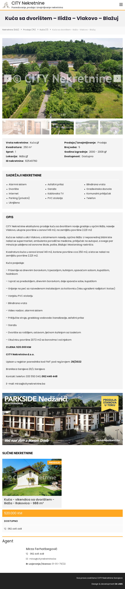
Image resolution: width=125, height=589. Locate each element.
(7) (44, 29)
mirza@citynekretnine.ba (42, 558)
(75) (29, 29)
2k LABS (119, 583)
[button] (117, 78)
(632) (10, 29)
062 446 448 (14, 528)
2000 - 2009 (96, 152)
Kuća (33, 142)
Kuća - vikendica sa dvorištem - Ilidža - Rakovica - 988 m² (29, 501)
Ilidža (22, 156)
